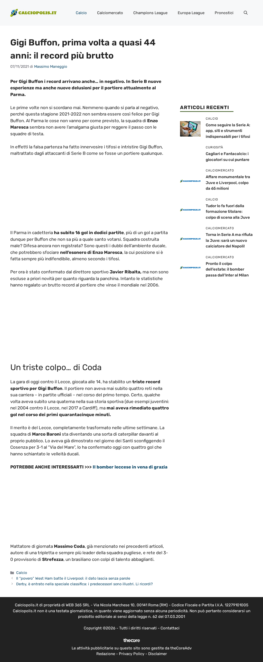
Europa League (191, 13)
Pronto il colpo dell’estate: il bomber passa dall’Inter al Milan (227, 269)
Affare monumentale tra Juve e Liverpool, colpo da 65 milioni (228, 183)
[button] (246, 13)
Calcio (81, 13)
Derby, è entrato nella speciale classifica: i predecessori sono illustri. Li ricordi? (84, 584)
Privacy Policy (131, 653)
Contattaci (170, 628)
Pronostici (224, 13)
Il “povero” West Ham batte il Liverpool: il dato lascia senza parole (73, 578)
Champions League (150, 13)
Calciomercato (110, 13)
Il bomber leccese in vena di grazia (130, 466)
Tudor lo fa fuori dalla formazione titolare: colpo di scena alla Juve (228, 212)
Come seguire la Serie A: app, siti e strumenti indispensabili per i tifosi (228, 131)
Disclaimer (157, 653)
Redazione (105, 653)
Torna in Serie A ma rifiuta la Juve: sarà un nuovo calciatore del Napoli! (229, 240)
